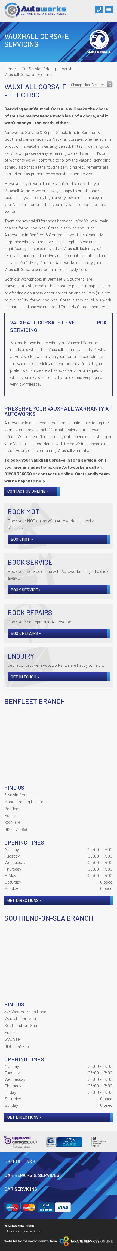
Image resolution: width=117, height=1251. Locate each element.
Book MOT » (22, 539)
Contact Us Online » (27, 491)
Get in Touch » (25, 676)
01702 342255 (16, 1046)
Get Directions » (24, 900)
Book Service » (26, 589)
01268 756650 (18, 473)
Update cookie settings (24, 1231)
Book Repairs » (26, 633)
